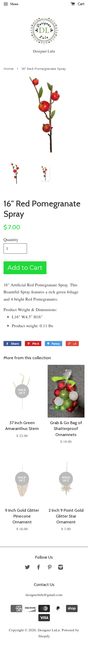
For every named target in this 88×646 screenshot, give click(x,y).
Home (9, 69)
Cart (80, 4)
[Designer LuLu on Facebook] (38, 567)
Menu (13, 3)
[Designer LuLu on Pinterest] (49, 567)
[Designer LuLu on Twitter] (27, 567)
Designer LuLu (49, 630)
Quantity (11, 239)
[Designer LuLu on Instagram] (60, 567)
